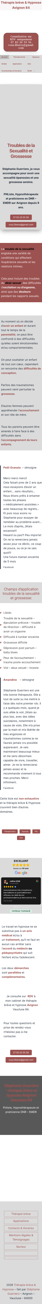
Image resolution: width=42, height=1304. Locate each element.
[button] (21, 42)
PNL (36, 831)
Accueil (5, 57)
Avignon (32, 1005)
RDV (30, 996)
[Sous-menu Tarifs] (34, 70)
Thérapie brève (9, 831)
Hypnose (25, 831)
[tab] (21, 1214)
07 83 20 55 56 (21, 217)
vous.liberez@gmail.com (21, 224)
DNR (21, 838)
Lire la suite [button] (8, 901)
